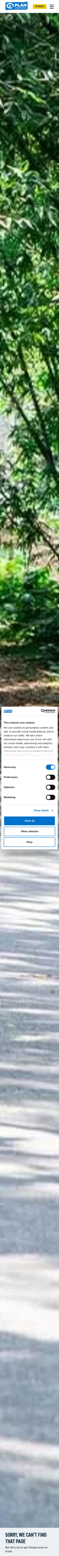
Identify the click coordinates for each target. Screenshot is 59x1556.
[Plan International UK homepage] (16, 6)
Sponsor (39, 6)
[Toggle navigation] (52, 6)
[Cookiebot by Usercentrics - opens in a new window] (41, 711)
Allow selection (29, 831)
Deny (29, 842)
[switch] (50, 777)
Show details (41, 810)
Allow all (29, 820)
